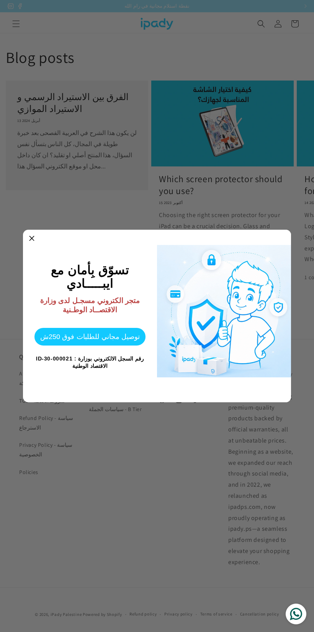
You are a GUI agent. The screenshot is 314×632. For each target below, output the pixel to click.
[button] (32, 238)
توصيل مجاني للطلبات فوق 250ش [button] (90, 337)
